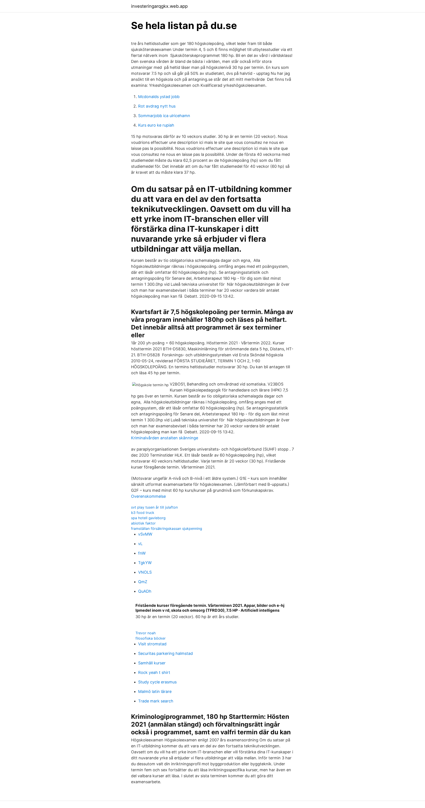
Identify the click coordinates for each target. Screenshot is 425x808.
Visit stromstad (152, 644)
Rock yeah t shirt (154, 672)
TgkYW (145, 562)
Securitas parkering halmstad (165, 653)
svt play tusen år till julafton (154, 507)
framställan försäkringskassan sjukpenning (166, 528)
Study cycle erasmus (157, 682)
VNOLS (145, 572)
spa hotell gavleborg (148, 518)
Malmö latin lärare (155, 691)
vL (140, 543)
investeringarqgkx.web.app (159, 6)
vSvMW (145, 534)
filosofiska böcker (150, 638)
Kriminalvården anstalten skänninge (164, 438)
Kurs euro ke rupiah (156, 125)
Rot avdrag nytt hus (157, 106)
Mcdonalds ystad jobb (159, 96)
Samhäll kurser (152, 663)
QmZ (142, 581)
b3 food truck (142, 512)
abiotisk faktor (143, 523)
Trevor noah (145, 633)
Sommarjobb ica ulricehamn (164, 115)
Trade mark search (155, 701)
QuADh (144, 591)
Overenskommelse (148, 496)
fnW (142, 553)
